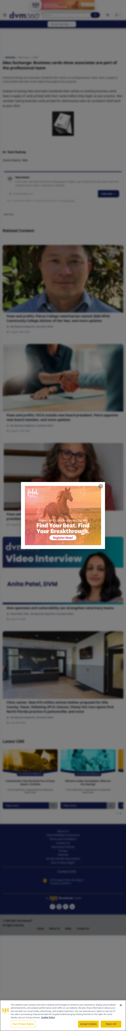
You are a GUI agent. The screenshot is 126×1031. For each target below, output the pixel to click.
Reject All (111, 1024)
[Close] (120, 1005)
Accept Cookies (88, 1024)
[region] (63, 1015)
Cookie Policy (48, 1017)
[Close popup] (100, 486)
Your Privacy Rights (23, 1024)
